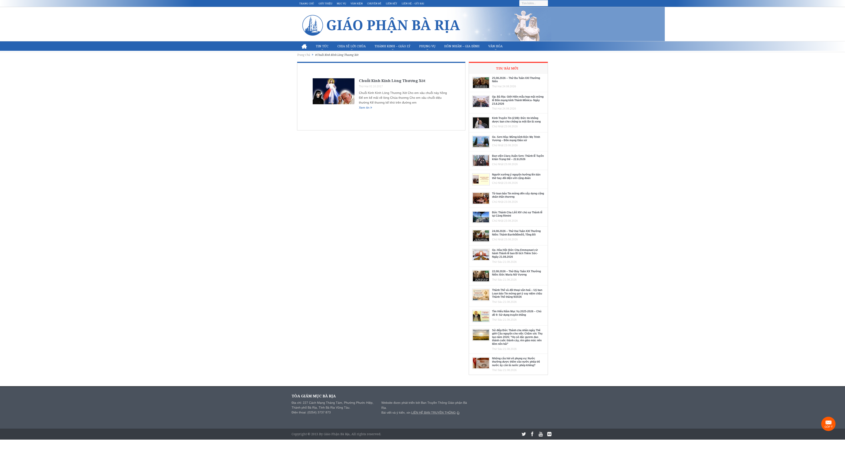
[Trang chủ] (304, 46)
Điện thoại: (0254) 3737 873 (311, 412)
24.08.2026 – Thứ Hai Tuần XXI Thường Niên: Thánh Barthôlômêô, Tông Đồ (516, 233)
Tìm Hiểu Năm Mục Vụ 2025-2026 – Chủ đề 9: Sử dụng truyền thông (516, 313)
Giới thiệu (325, 3)
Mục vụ (341, 3)
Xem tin (364, 107)
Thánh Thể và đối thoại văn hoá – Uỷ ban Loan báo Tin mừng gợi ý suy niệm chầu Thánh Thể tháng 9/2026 (517, 293)
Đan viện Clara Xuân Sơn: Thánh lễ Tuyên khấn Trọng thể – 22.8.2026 (518, 157)
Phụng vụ (427, 46)
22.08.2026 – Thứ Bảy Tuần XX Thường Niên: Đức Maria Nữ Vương (516, 273)
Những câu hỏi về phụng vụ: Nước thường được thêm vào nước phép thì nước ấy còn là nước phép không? (516, 362)
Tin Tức (322, 46)
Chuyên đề (374, 3)
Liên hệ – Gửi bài (413, 3)
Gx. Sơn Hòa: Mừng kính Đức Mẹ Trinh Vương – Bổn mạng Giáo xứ (516, 138)
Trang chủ (306, 3)
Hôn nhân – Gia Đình (461, 46)
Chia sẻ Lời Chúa (351, 46)
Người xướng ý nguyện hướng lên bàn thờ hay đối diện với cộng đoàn (516, 176)
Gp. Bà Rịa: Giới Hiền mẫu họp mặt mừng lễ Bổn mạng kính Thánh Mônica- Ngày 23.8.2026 (518, 100)
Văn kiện (357, 3)
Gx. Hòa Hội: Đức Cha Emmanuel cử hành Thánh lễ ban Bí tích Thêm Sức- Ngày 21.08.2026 (515, 253)
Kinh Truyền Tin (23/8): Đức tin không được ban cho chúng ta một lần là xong (516, 120)
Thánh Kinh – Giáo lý (392, 46)
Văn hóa (495, 46)
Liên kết (391, 3)
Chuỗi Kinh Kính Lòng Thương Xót (392, 80)
